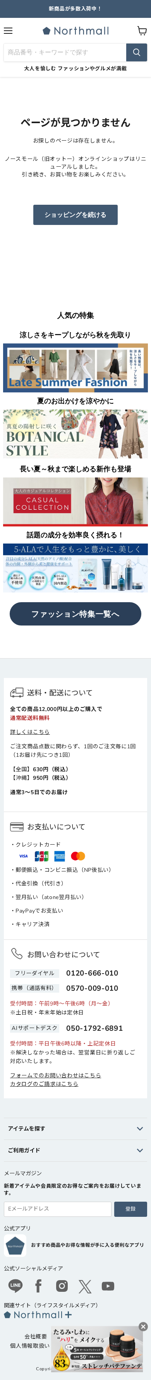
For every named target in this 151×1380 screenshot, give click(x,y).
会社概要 (35, 1336)
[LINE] (15, 1287)
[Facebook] (38, 1287)
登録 (130, 1209)
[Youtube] (108, 1287)
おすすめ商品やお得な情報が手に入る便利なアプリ (87, 1245)
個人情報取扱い (30, 1346)
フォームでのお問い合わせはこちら (55, 1075)
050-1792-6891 (94, 1028)
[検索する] (136, 52)
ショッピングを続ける (75, 215)
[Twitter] (85, 1286)
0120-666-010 (92, 973)
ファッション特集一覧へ (75, 614)
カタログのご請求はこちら (44, 1084)
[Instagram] (62, 1287)
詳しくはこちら (30, 732)
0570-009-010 (92, 988)
